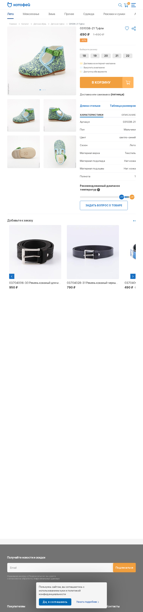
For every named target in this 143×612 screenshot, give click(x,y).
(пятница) (102, 94)
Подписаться (124, 567)
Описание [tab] (128, 114)
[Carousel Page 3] (43, 89)
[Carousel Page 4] (45, 89)
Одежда (88, 14)
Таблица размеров (123, 105)
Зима (51, 14)
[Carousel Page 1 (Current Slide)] (40, 89)
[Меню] (133, 5)
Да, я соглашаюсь (55, 601)
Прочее (69, 14)
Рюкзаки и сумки (114, 14)
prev (12, 276)
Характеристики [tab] (91, 114)
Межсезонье (31, 14)
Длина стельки (90, 105)
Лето (10, 14)
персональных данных (47, 578)
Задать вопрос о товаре (103, 205)
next (133, 276)
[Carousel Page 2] (41, 89)
